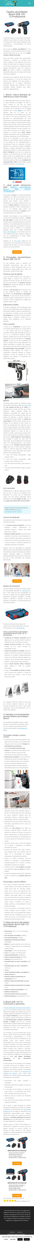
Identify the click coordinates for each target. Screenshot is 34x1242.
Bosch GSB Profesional (9, 232)
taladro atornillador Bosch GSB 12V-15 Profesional (17, 189)
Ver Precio (17, 252)
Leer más (12, 1239)
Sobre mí (12, 1232)
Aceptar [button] (20, 1239)
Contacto (19, 1232)
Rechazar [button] (27, 1239)
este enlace (17, 241)
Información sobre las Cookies (16, 1234)
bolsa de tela (21, 628)
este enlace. (21, 164)
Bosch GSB (28, 405)
